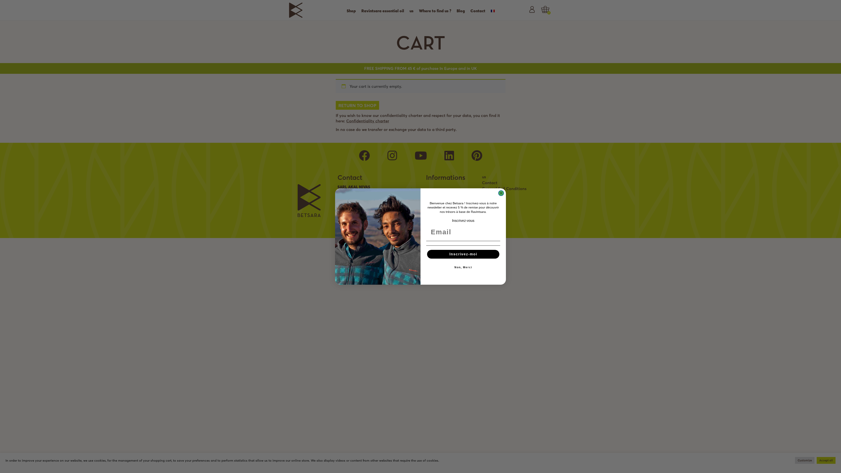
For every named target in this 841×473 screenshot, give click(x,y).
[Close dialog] (501, 193)
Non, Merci (463, 267)
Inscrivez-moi (463, 254)
